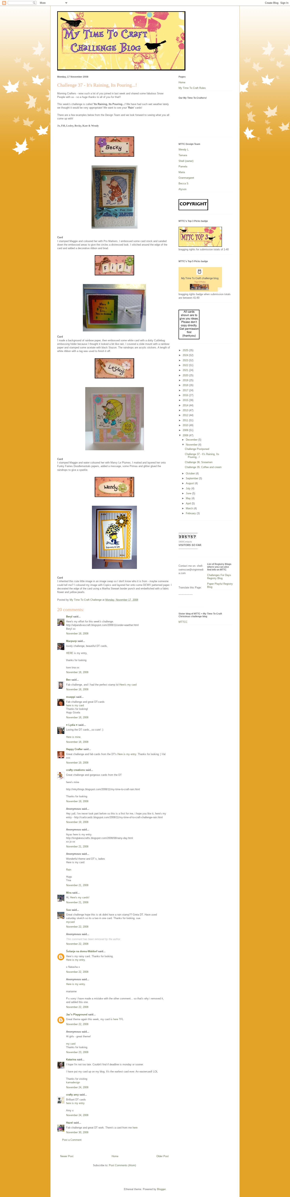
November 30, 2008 (77, 1132)
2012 (186, 415)
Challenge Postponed (197, 448)
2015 (186, 400)
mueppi (70, 696)
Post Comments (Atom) (122, 1165)
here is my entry (75, 1103)
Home (115, 1156)
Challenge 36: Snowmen (198, 462)
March (190, 508)
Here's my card (128, 684)
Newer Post (66, 1156)
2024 (186, 355)
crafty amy (72, 1094)
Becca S (183, 183)
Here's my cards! (79, 897)
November (192, 444)
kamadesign (73, 1082)
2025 (186, 350)
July (188, 488)
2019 (186, 380)
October (191, 473)
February (191, 513)
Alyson (182, 189)
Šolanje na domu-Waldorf (81, 951)
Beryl (69, 616)
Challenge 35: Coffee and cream (203, 467)
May (189, 498)
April (189, 503)
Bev (68, 679)
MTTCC (183, 621)
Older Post (162, 1156)
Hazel (69, 1122)
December (192, 439)
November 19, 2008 (77, 762)
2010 (186, 425)
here (116, 1019)
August (190, 483)
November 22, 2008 (77, 926)
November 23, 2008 (77, 1052)
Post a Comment (71, 1139)
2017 (186, 390)
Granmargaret (186, 177)
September (192, 478)
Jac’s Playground (76, 1014)
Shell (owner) (186, 160)
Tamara (183, 155)
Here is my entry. (127, 754)
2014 (186, 405)
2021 (186, 370)
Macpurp (71, 641)
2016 (186, 395)
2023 (186, 360)
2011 (186, 420)
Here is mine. (73, 736)
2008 (186, 435)
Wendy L (184, 149)
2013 (186, 410)
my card (70, 1043)
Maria (182, 172)
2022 (186, 365)
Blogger (161, 1189)
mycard (70, 921)
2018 (186, 385)
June (189, 493)
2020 (186, 375)
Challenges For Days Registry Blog (219, 577)
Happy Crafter (74, 749)
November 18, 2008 (77, 633)
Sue (68, 909)
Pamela (183, 166)
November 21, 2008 (77, 846)
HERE (69, 653)
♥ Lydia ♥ (72, 724)
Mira (68, 892)
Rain (68, 869)
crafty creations (75, 769)
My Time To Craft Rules (192, 87)
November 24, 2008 (77, 1087)
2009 (186, 430)
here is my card (75, 705)
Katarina (71, 1059)
